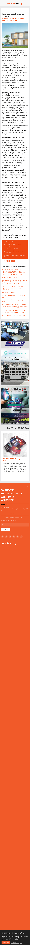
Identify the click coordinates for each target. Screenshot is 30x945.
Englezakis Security (8, 293)
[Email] (21, 536)
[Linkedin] (6, 536)
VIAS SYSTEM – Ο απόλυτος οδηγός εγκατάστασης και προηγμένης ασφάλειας (13, 288)
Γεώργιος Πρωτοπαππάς (9, 277)
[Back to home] (15, 3)
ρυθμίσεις (18, 939)
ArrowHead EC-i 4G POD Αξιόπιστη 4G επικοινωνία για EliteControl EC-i (14, 311)
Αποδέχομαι (6, 942)
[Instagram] (13, 536)
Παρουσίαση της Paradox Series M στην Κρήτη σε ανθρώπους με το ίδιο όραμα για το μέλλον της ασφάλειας (14, 281)
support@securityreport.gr (13, 517)
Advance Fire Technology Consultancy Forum (14, 296)
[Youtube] (17, 536)
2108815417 (13, 514)
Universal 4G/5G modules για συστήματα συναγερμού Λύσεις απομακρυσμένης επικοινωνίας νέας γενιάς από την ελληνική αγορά (13, 272)
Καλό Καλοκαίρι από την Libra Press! (14, 315)
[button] (28, 3)
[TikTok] (10, 536)
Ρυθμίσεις (15, 942)
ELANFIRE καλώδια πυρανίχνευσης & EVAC (13, 301)
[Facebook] (2, 536)
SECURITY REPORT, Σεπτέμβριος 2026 (13, 460)
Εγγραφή (6, 529)
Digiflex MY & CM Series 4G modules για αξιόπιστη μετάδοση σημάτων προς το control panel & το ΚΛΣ (14, 306)
